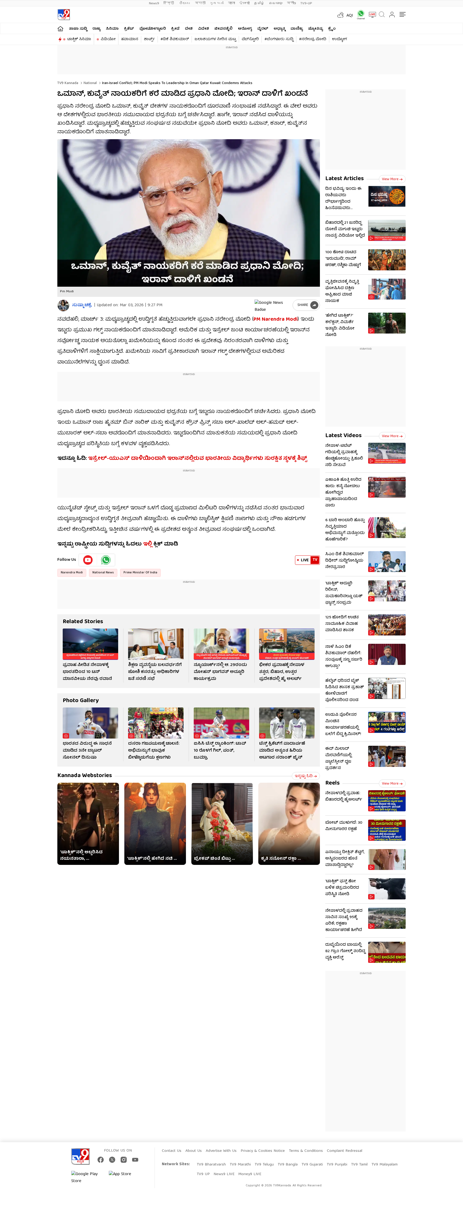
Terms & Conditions (306, 1151)
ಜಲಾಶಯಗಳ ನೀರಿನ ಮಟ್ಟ (215, 39)
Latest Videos (343, 436)
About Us (193, 1151)
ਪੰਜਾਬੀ (244, 3)
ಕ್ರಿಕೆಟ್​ (129, 29)
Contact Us (171, 1151)
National (90, 83)
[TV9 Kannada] (63, 14)
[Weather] (340, 15)
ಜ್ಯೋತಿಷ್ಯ (315, 29)
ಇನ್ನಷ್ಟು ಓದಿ (304, 776)
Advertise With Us (221, 1151)
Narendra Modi (72, 573)
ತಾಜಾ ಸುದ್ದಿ (78, 29)
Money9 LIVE (249, 1174)
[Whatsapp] (359, 14)
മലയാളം (276, 3)
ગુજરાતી (217, 3)
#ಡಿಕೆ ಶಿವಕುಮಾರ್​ (174, 39)
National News (103, 573)
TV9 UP (203, 1174)
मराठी (200, 3)
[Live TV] (370, 14)
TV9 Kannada (67, 83)
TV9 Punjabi (337, 1164)
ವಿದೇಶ (203, 29)
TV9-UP (306, 3)
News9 (154, 3)
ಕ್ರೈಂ (332, 29)
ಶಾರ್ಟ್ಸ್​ (149, 39)
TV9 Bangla (288, 1164)
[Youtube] (88, 560)
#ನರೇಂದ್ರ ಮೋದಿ (312, 39)
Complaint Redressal (344, 1151)
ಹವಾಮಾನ (129, 39)
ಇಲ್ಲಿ (147, 544)
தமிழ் (259, 3)
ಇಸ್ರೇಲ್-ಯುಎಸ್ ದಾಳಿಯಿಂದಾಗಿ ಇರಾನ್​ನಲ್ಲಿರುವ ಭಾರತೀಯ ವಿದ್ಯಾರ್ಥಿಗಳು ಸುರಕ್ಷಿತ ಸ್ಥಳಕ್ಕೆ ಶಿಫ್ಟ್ (197, 458)
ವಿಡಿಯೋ (108, 39)
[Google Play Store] (87, 1178)
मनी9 (291, 3)
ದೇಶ (189, 29)
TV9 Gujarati (312, 1164)
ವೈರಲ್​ (262, 29)
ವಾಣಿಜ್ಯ (296, 29)
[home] (60, 28)
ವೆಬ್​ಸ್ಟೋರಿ (250, 39)
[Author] (63, 306)
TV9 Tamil (359, 1164)
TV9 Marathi (240, 1164)
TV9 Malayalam (384, 1164)
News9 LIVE (224, 1174)
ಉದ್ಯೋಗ (339, 39)
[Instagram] (124, 1160)
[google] (272, 305)
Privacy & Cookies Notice (263, 1151)
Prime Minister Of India (140, 573)
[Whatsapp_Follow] (106, 560)
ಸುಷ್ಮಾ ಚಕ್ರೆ (82, 305)
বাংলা (231, 3)
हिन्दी (169, 3)
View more (390, 179)
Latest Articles (344, 179)
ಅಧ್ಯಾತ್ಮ (279, 29)
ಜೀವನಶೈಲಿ (223, 29)
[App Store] (125, 1178)
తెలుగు (185, 3)
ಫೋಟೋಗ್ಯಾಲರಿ (152, 29)
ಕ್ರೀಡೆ (175, 29)
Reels (332, 783)
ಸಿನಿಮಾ (112, 29)
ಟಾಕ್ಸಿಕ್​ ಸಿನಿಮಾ (79, 39)
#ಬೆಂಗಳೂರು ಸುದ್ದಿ (278, 39)
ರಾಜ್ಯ (96, 29)
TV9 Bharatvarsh (211, 1164)
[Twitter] (112, 1160)
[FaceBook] (101, 1160)
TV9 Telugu (264, 1164)
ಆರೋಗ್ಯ (245, 29)
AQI (349, 15)
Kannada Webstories (84, 776)
